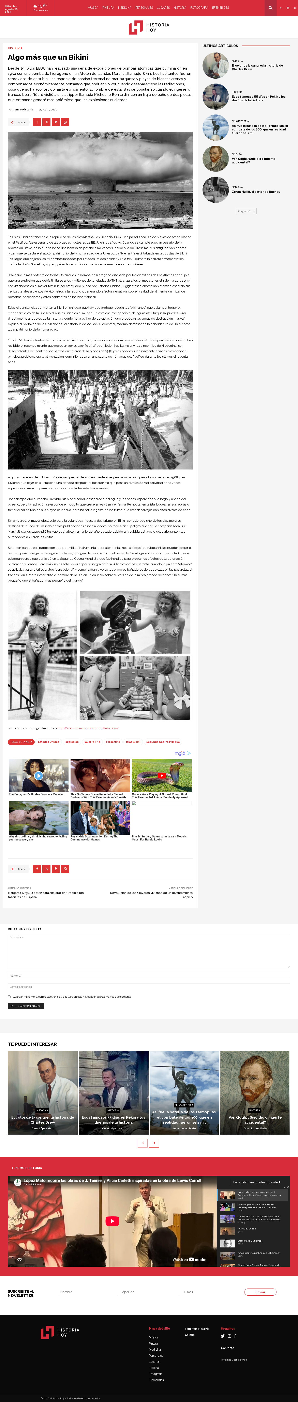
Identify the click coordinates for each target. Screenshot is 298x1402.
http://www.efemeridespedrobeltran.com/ (88, 728)
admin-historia (23, 109)
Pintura (108, 7)
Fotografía (155, 1374)
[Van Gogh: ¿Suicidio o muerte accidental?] (216, 159)
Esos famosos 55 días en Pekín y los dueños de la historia (259, 98)
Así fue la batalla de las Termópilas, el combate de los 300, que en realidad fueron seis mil (260, 129)
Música (93, 7)
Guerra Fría (92, 741)
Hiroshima (113, 741)
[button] (271, 7)
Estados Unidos (48, 741)
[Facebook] (280, 5)
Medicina (124, 7)
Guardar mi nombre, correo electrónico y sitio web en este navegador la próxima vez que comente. (72, 996)
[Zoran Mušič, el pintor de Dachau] (216, 190)
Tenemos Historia (197, 1329)
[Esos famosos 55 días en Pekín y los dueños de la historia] (216, 97)
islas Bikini (133, 741)
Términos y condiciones (234, 1359)
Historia (180, 7)
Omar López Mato (42, 1128)
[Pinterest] (56, 122)
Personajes (144, 7)
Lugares (163, 7)
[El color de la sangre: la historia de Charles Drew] (216, 65)
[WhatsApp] (65, 122)
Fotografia (199, 7)
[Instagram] (287, 5)
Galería (190, 1335)
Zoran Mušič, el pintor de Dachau (256, 192)
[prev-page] (143, 1143)
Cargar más (245, 211)
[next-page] (154, 1143)
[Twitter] (294, 5)
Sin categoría (240, 121)
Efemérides (220, 7)
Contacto (227, 1348)
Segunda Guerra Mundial (163, 741)
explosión (72, 741)
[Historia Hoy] (149, 27)
